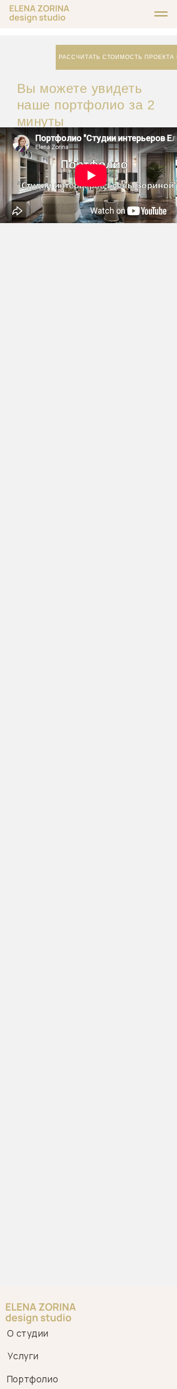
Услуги (23, 1356)
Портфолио (32, 1379)
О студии (28, 1333)
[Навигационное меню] (161, 14)
